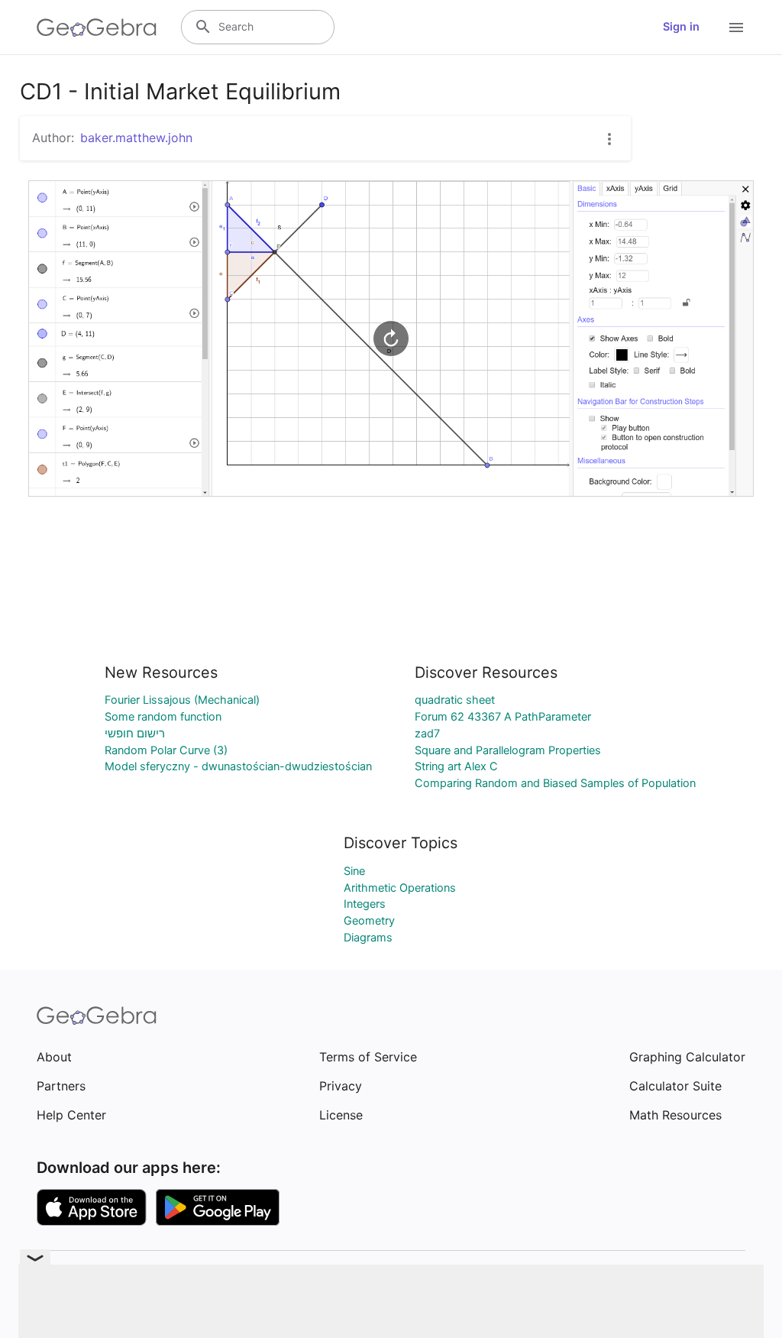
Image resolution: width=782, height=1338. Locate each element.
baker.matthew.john (136, 137)
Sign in (681, 27)
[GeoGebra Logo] (97, 27)
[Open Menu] (736, 27)
